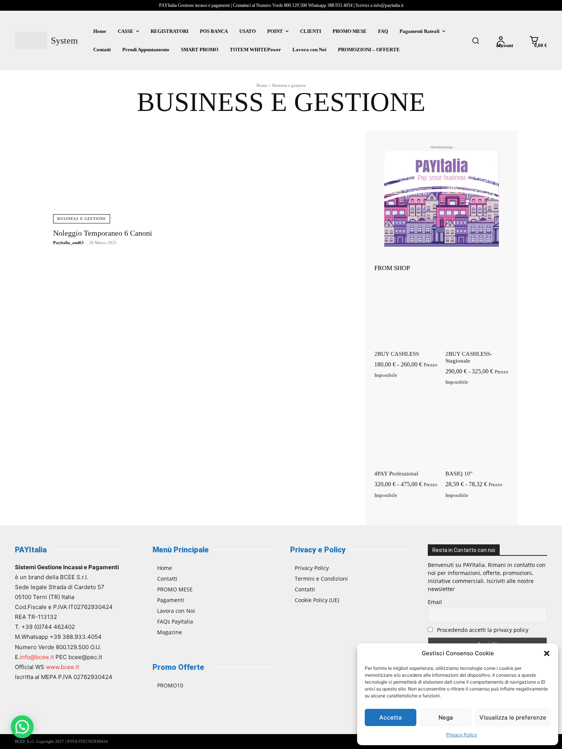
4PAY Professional (396, 474)
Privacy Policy (461, 735)
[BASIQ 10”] (477, 433)
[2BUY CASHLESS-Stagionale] (477, 313)
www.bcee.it (62, 667)
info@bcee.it (37, 657)
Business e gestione (81, 219)
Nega (446, 717)
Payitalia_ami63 (68, 242)
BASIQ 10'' (459, 474)
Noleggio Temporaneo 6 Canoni (102, 233)
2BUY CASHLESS (396, 354)
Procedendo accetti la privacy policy (481, 629)
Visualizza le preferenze (512, 717)
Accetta (390, 717)
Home (262, 85)
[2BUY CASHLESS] (406, 313)
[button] (547, 653)
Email (435, 602)
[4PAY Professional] (406, 433)
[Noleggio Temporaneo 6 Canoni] (124, 177)
